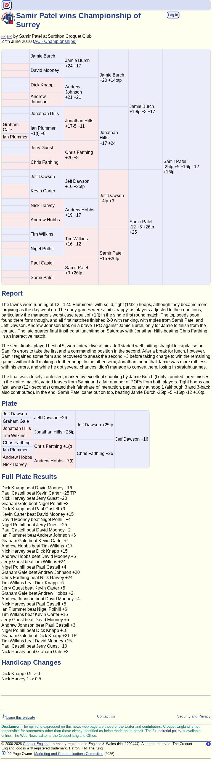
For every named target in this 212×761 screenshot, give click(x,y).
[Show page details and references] (3, 754)
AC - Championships (54, 41)
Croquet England (36, 744)
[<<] (3, 36)
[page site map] (9, 754)
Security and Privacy (194, 716)
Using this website (20, 717)
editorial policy (169, 731)
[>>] (9, 36)
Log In (173, 15)
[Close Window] (6, 5)
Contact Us (106, 716)
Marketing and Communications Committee (68, 754)
